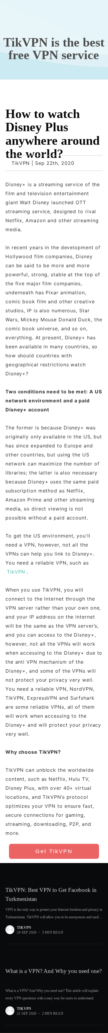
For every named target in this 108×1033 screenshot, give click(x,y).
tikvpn (24, 927)
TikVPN (16, 572)
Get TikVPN (54, 851)
